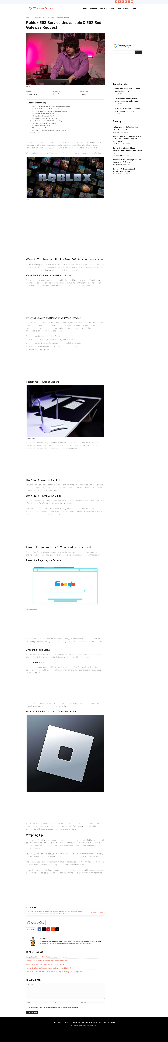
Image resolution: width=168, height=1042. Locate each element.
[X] (129, 1)
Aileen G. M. (116, 174)
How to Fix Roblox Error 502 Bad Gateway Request (48, 121)
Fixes (45, 907)
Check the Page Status (42, 125)
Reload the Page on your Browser (45, 123)
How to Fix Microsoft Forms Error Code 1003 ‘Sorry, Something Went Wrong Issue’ (54, 972)
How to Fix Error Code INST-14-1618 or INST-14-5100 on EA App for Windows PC (127, 138)
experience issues (69, 145)
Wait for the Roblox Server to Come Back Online (50, 130)
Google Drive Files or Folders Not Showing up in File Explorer (46, 957)
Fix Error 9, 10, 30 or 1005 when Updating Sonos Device (45, 964)
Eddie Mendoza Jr (117, 143)
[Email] (57, 929)
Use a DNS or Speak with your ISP (46, 118)
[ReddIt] (53, 929)
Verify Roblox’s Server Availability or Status (48, 109)
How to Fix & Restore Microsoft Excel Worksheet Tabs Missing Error (49, 968)
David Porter (33, 94)
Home (27, 17)
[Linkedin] (119, 1)
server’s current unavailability (92, 267)
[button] (139, 8)
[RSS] (126, 1)
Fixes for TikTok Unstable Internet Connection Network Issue (47, 961)
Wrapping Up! (36, 132)
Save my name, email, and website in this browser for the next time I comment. (53, 1007)
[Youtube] (132, 1)
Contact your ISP (40, 128)
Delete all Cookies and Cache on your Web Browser (51, 111)
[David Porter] (27, 94)
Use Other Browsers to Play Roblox (46, 116)
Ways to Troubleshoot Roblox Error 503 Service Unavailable (51, 106)
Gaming (33, 17)
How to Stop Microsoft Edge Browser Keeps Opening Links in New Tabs (127, 150)
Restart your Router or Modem (44, 113)
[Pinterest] (123, 1)
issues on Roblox (61, 153)
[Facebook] (116, 1)
